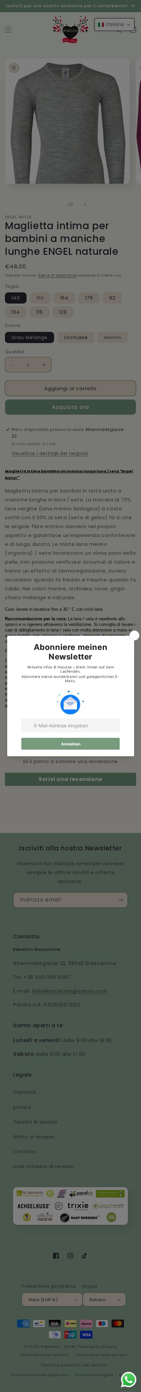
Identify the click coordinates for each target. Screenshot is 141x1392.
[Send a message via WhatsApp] (129, 1380)
